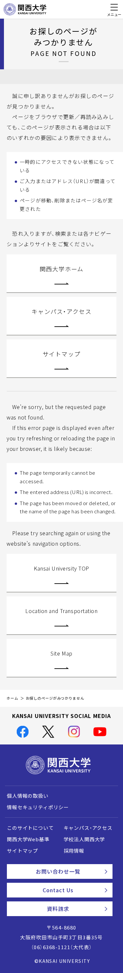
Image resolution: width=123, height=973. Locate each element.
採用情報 (74, 850)
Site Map (61, 653)
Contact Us (58, 890)
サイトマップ (62, 354)
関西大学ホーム (62, 269)
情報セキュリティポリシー (38, 807)
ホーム (12, 698)
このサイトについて (30, 827)
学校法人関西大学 (84, 839)
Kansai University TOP (61, 568)
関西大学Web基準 (28, 839)
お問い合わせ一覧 (58, 871)
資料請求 (58, 909)
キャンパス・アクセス (61, 311)
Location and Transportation (61, 611)
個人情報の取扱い (28, 795)
